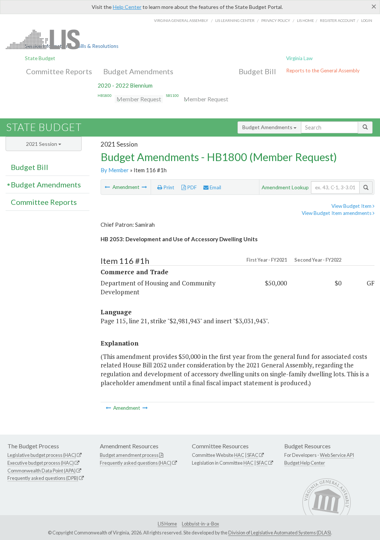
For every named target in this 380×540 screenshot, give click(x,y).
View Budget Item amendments (337, 213)
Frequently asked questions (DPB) (42, 478)
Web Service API (337, 455)
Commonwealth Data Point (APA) (41, 471)
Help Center (127, 7)
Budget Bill (257, 71)
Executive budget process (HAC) (40, 463)
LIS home (305, 20)
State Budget (40, 58)
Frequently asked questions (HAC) (135, 463)
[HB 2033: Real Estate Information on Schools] (144, 187)
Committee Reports (59, 71)
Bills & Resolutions (97, 46)
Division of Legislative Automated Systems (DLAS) (279, 533)
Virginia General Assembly (181, 20)
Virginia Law (299, 58)
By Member (115, 170)
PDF (191, 187)
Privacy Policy (275, 20)
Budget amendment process (129, 455)
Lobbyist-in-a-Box (200, 524)
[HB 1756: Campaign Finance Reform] (108, 187)
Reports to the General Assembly (323, 70)
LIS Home (167, 524)
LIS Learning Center (235, 20)
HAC (239, 455)
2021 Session (42, 144)
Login (366, 20)
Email (215, 187)
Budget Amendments (138, 71)
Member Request (139, 98)
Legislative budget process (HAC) (41, 455)
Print (168, 187)
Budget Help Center (304, 463)
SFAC (252, 455)
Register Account (337, 20)
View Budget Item (352, 206)
